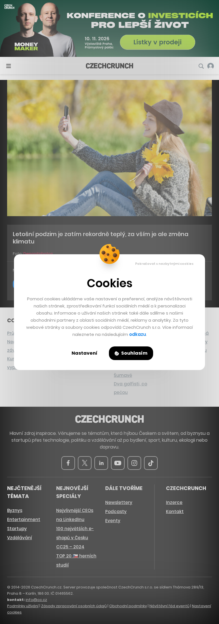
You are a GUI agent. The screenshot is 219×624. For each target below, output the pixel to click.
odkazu (137, 334)
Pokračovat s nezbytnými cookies (164, 263)
